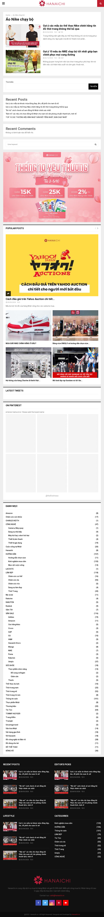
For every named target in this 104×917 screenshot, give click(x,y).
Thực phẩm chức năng (17, 669)
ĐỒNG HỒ (10, 751)
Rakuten (9, 599)
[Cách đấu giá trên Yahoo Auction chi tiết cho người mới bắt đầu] (52, 265)
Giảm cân (14, 676)
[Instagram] (52, 903)
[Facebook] (38, 903)
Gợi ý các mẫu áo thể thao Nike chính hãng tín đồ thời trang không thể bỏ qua (69, 27)
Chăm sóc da (13, 580)
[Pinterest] (59, 903)
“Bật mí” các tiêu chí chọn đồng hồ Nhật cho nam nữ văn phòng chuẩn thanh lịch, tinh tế (41, 114)
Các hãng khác (14, 624)
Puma (10, 654)
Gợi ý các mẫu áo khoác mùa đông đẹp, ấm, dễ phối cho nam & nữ (32, 103)
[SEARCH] (95, 144)
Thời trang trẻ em (13, 695)
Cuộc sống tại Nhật (14, 547)
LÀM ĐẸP (9, 573)
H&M (10, 639)
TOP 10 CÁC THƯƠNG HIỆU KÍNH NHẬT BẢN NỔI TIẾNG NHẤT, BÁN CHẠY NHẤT (36, 117)
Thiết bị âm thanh (15, 539)
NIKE (10, 651)
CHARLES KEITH (12, 521)
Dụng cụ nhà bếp (15, 532)
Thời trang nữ (11, 691)
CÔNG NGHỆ (11, 524)
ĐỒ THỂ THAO (12, 747)
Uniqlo (11, 662)
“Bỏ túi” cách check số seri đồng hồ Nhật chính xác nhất (28, 110)
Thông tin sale (12, 699)
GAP (10, 632)
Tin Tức (9, 710)
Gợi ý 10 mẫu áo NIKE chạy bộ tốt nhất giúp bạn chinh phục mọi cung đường (70, 53)
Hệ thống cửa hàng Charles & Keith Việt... (23, 380)
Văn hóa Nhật (11, 728)
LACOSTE (10, 569)
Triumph (9, 721)
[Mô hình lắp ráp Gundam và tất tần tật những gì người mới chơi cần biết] (75, 362)
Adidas (11, 617)
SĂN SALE (10, 613)
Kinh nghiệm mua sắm (17, 561)
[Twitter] (45, 903)
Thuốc (11, 680)
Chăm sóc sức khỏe (14, 517)
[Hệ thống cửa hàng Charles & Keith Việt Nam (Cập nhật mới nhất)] (28, 362)
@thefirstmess (52, 496)
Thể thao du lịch (12, 684)
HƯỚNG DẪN (11, 554)
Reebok (9, 606)
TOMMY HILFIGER (13, 714)
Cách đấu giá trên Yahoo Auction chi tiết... (30, 299)
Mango (11, 647)
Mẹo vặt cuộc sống (16, 565)
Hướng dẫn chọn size (17, 558)
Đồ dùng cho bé (12, 743)
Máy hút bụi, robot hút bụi (18, 535)
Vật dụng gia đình (13, 732)
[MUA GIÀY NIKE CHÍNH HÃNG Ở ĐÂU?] (28, 325)
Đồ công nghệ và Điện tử (16, 740)
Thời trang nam (12, 688)
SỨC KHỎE (10, 665)
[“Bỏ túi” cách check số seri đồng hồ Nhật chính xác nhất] (10, 789)
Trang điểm (10, 717)
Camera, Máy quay (15, 528)
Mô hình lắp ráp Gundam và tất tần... (68, 380)
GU (9, 636)
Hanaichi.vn (76, 914)
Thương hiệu (11, 706)
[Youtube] (65, 903)
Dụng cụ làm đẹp (15, 587)
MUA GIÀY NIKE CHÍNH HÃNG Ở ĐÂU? (21, 343)
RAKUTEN (10, 602)
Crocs (10, 628)
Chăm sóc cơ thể (15, 576)
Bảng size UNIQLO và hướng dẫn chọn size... (71, 343)
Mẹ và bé (9, 595)
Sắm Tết (9, 610)
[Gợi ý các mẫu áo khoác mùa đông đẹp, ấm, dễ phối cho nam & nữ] (10, 775)
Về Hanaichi (10, 736)
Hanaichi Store (14, 643)
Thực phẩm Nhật (13, 702)
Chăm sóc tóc (14, 584)
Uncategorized (12, 725)
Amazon (9, 513)
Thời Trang (13, 591)
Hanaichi (9, 550)
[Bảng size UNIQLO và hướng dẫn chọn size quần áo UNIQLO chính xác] (75, 325)
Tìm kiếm (9, 82)
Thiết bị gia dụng (15, 543)
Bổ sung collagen (18, 673)
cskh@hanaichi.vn (57, 895)
